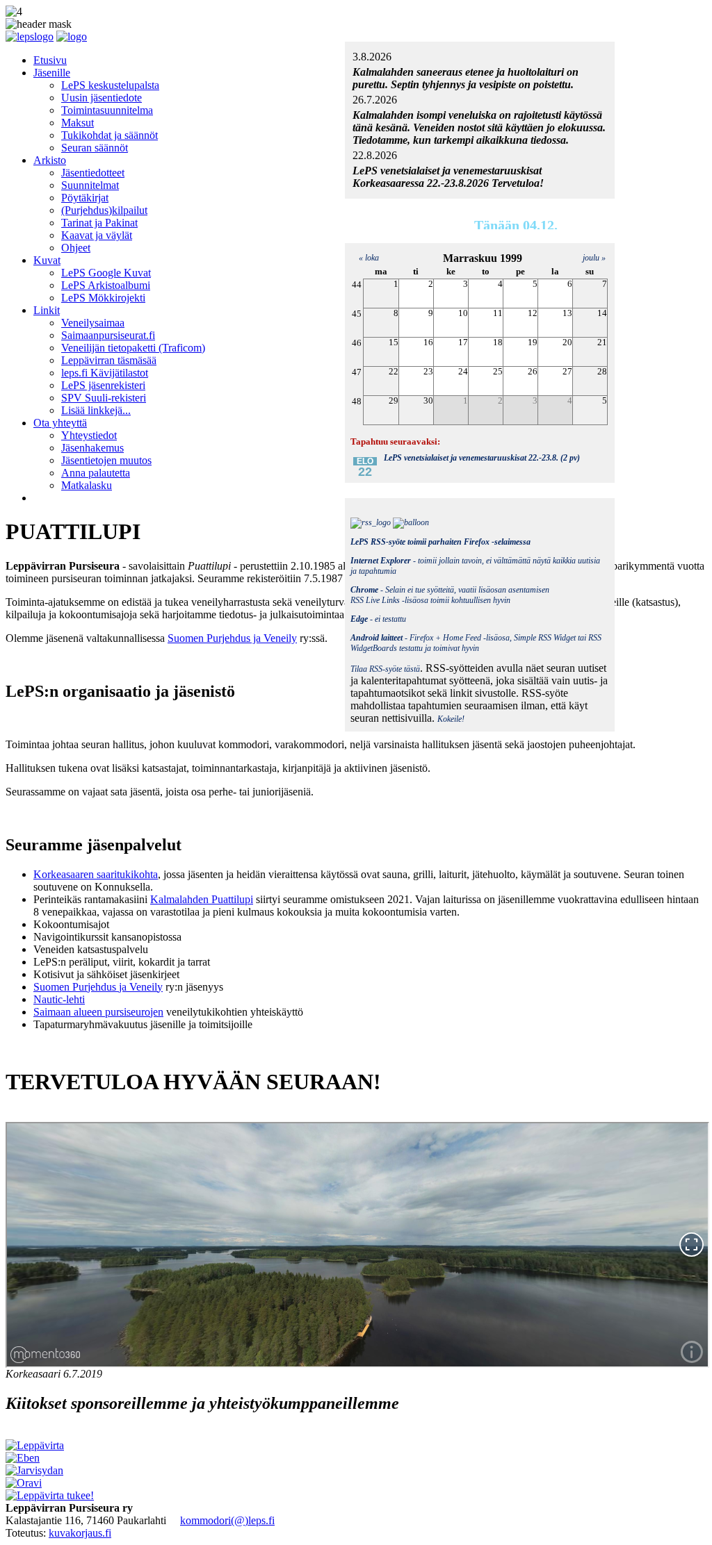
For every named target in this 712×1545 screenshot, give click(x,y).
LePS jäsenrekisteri (103, 385)
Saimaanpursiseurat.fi (108, 335)
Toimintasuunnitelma (107, 110)
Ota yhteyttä (60, 423)
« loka (366, 258)
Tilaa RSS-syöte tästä (385, 669)
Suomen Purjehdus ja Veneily (232, 638)
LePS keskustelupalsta (110, 85)
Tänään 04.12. (516, 225)
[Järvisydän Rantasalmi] (34, 1470)
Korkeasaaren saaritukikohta (95, 874)
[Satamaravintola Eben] (23, 1458)
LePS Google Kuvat (106, 273)
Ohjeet (75, 248)
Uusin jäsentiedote (101, 98)
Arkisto (49, 160)
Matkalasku (86, 485)
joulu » (594, 258)
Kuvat (46, 260)
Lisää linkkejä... (96, 410)
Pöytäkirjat (84, 198)
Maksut (77, 123)
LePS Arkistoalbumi (105, 285)
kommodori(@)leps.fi (227, 1520)
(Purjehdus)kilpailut (104, 210)
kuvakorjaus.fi (80, 1533)
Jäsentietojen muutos (106, 460)
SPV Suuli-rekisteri (103, 398)
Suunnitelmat (90, 185)
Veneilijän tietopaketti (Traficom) (133, 348)
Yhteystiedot (89, 435)
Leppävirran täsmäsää (108, 360)
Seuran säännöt (94, 148)
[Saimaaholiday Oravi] (24, 1483)
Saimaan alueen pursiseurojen (98, 1012)
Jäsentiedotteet (92, 173)
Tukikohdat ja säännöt (109, 135)
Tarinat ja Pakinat (99, 223)
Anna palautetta (95, 473)
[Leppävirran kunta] (35, 1445)
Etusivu (50, 60)
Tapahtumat (424, 226)
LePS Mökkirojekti (103, 298)
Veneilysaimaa (92, 323)
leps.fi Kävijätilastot (104, 373)
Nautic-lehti (59, 999)
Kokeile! (450, 719)
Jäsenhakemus (92, 448)
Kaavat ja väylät (96, 235)
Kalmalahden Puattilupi (201, 899)
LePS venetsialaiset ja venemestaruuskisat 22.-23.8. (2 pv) (482, 458)
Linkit (46, 310)
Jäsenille (51, 73)
